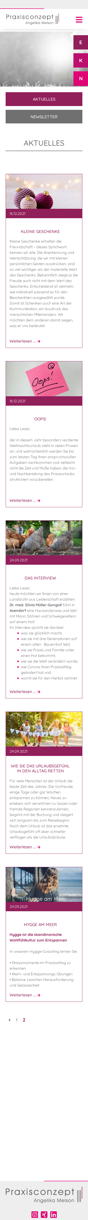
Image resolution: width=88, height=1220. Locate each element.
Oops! (40, 418)
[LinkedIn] (53, 1214)
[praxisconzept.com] (33, 19)
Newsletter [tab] (44, 116)
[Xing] (44, 1214)
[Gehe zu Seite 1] (9, 1019)
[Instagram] (34, 1214)
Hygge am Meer (40, 924)
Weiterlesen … (26, 340)
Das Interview (40, 578)
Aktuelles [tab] (44, 99)
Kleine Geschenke (40, 231)
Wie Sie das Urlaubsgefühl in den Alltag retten (40, 768)
